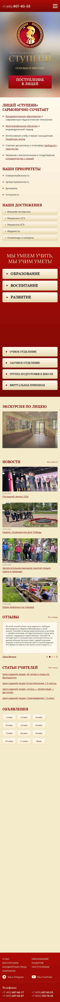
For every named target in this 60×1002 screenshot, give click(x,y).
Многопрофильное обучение (22, 125)
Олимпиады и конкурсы (20, 237)
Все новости (52, 462)
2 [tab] (52, 657)
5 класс (24, 725)
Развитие (21, 297)
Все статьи (53, 667)
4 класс (9, 725)
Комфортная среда (14, 967)
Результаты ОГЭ (16, 218)
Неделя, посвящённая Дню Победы (21, 532)
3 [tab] (54, 657)
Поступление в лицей (30, 81)
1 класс (9, 717)
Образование (25, 273)
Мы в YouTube (44, 977)
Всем (38, 741)
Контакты (9, 971)
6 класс (39, 725)
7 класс (9, 733)
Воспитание (24, 285)
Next (57, 657)
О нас (6, 959)
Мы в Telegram (16, 977)
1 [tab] (50, 657)
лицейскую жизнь (15, 139)
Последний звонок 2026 (15, 496)
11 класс (24, 741)
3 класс (39, 717)
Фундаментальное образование (23, 116)
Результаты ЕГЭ (15, 224)
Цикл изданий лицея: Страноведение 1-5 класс (28, 698)
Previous (47, 657)
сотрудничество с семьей (20, 158)
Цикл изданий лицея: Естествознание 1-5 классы (29, 683)
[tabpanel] (30, 640)
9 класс (39, 733)
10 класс (9, 741)
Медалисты (13, 231)
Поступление (40, 967)
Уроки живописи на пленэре (18, 607)
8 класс (24, 733)
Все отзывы (53, 617)
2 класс (24, 717)
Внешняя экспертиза (19, 211)
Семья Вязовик (9, 656)
